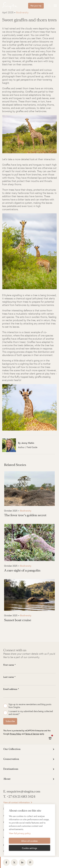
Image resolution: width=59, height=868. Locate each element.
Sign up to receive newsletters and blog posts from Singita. (30, 706)
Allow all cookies (29, 841)
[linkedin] (23, 862)
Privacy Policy (15, 734)
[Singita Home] (14, 5)
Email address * (11, 689)
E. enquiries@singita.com (21, 791)
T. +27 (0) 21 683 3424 (19, 796)
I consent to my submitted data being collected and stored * (31, 712)
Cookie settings (29, 848)
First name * (9, 664)
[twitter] (15, 862)
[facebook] (7, 862)
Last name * (9, 676)
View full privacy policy (20, 833)
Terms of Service (32, 734)
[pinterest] (31, 862)
